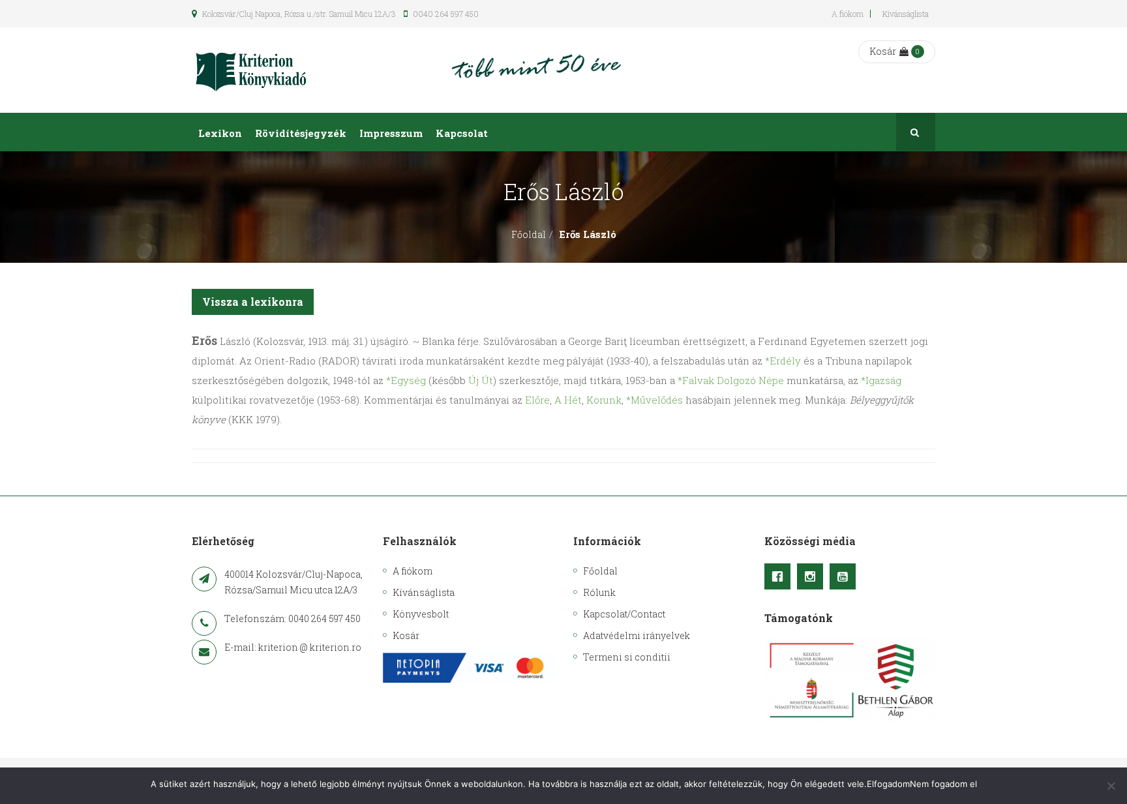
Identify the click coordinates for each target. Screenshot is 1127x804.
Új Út (480, 380)
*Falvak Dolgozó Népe (731, 380)
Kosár (882, 51)
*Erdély (783, 360)
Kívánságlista (905, 14)
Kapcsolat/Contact (624, 614)
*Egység (406, 380)
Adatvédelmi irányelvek (636, 635)
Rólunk (599, 592)
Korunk (604, 399)
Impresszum (391, 133)
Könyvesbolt (421, 614)
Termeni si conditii (626, 657)
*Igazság (881, 380)
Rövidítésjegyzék (300, 133)
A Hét (568, 399)
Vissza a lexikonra (252, 301)
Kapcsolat (462, 133)
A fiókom (848, 14)
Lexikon (220, 133)
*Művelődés (654, 399)
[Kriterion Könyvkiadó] (251, 70)
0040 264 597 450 (445, 13)
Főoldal (528, 234)
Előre (537, 399)
